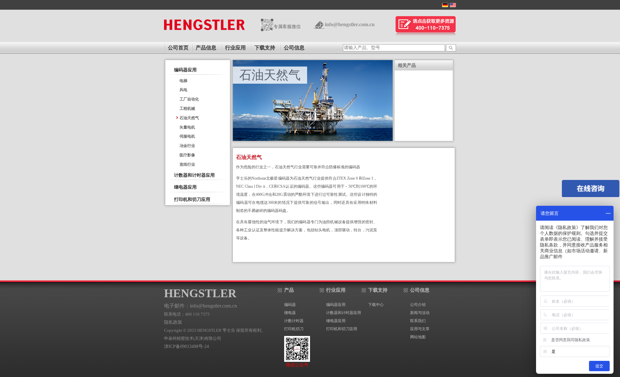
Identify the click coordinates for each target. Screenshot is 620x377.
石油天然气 (189, 118)
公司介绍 (418, 304)
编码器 (290, 304)
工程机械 (187, 108)
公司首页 (178, 47)
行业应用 (336, 290)
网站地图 (418, 337)
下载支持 (378, 290)
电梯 (183, 81)
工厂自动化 (189, 99)
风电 (183, 90)
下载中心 (376, 304)
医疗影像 (187, 155)
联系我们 (418, 321)
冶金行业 (187, 145)
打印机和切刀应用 (192, 199)
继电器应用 (185, 187)
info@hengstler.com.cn (350, 24)
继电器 (290, 312)
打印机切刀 (294, 329)
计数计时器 (294, 321)
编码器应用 (185, 70)
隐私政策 (173, 322)
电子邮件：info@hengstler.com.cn (200, 306)
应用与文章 (419, 329)
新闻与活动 (419, 312)
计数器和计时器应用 (194, 175)
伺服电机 (187, 136)
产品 (289, 290)
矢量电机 (187, 127)
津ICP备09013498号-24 (186, 346)
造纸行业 (187, 164)
